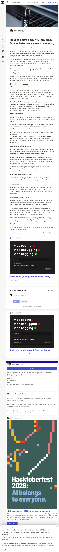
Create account (52, 2)
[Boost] (3, 57)
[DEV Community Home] (2, 2)
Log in (42, 2)
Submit (16, 301)
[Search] (7, 2)
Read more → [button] (12, 523)
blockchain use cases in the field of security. (37, 233)
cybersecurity (33, 119)
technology (29, 47)
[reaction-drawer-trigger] (3, 40)
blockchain (14, 47)
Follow (32, 368)
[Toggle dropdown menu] (53, 238)
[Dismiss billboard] (57, 527)
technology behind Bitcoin (40, 59)
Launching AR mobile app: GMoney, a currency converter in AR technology (29, 399)
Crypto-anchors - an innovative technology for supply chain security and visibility (31, 405)
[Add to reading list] (3, 52)
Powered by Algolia (32, 2)
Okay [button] (4, 549)
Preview (24, 301)
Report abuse (37, 306)
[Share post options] (3, 61)
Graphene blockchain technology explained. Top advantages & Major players (29, 411)
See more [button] (14, 280)
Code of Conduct (27, 306)
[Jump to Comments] (3, 46)
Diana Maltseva (18, 30)
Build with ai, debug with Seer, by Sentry (30, 276)
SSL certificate (33, 161)
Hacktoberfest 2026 (39, 515)
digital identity (20, 63)
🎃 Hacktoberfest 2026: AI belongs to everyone (28, 511)
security (21, 47)
